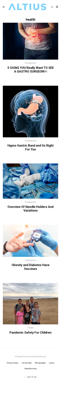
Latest (51, 363)
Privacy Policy (12, 363)
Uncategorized (30, 63)
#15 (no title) (27, 363)
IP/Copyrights (40, 363)
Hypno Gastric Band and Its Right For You (31, 147)
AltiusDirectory (30, 369)
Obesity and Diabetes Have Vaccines (31, 266)
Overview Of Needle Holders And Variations (30, 208)
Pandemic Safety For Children (30, 332)
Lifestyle (30, 328)
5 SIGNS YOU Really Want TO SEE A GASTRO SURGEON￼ (30, 69)
